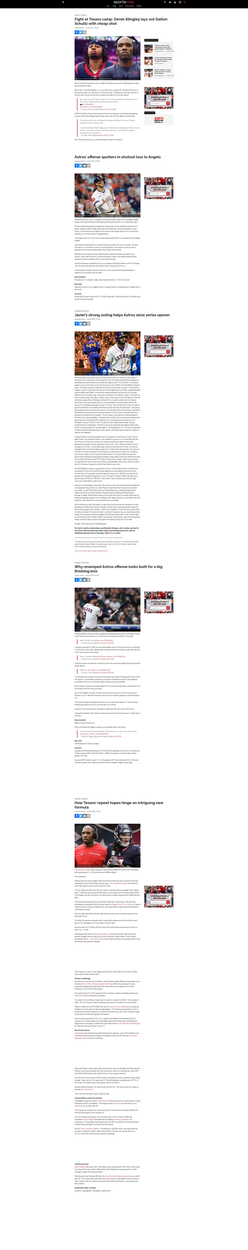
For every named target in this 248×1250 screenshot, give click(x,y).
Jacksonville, (103, 1024)
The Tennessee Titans (118, 859)
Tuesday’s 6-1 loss (129, 1239)
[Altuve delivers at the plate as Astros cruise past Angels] (148, 73)
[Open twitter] (170, 2)
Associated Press (159, 51)
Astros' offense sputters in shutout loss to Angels (118, 157)
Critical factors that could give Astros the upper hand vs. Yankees (163, 47)
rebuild (108, 1076)
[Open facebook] (165, 2)
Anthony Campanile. (122, 1043)
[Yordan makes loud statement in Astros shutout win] (107, 1143)
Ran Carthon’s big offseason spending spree (118, 1074)
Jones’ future (88, 1013)
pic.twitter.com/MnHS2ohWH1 (105, 1176)
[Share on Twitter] (81, 32)
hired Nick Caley (81, 945)
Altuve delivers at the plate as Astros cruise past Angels (163, 71)
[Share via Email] (85, 166)
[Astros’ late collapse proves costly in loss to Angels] (107, 195)
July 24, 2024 (111, 109)
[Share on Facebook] (77, 32)
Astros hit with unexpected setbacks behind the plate (122, 1104)
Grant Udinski (89, 1043)
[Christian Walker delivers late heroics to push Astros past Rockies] (107, 609)
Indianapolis (79, 983)
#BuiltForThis (98, 656)
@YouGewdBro (88, 104)
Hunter (77, 1057)
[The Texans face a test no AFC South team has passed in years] (107, 821)
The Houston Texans (82, 845)
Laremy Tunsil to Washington (120, 956)
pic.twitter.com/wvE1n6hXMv (97, 734)
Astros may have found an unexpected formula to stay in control (163, 59)
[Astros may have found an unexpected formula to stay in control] (148, 61)
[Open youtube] (175, 2)
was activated (99, 1185)
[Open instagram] (180, 2)
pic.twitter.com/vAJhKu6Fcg (91, 107)
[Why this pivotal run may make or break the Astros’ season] (107, 353)
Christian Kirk (97, 968)
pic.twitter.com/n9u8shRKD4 (108, 1206)
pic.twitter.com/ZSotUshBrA (102, 640)
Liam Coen (117, 1027)
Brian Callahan (80, 1064)
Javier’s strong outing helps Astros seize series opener (122, 315)
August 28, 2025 (107, 643)
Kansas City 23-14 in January (123, 880)
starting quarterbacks (99, 909)
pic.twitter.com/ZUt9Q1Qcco (115, 656)
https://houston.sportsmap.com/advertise (91, 551)
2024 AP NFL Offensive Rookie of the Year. (97, 933)
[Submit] (185, 2)
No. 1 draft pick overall (94, 914)
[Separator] (85, 32)
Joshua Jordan (79, 28)
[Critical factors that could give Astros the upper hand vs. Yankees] (148, 49)
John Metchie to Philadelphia (129, 973)
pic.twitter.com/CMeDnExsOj (99, 670)
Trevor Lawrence (86, 1052)
